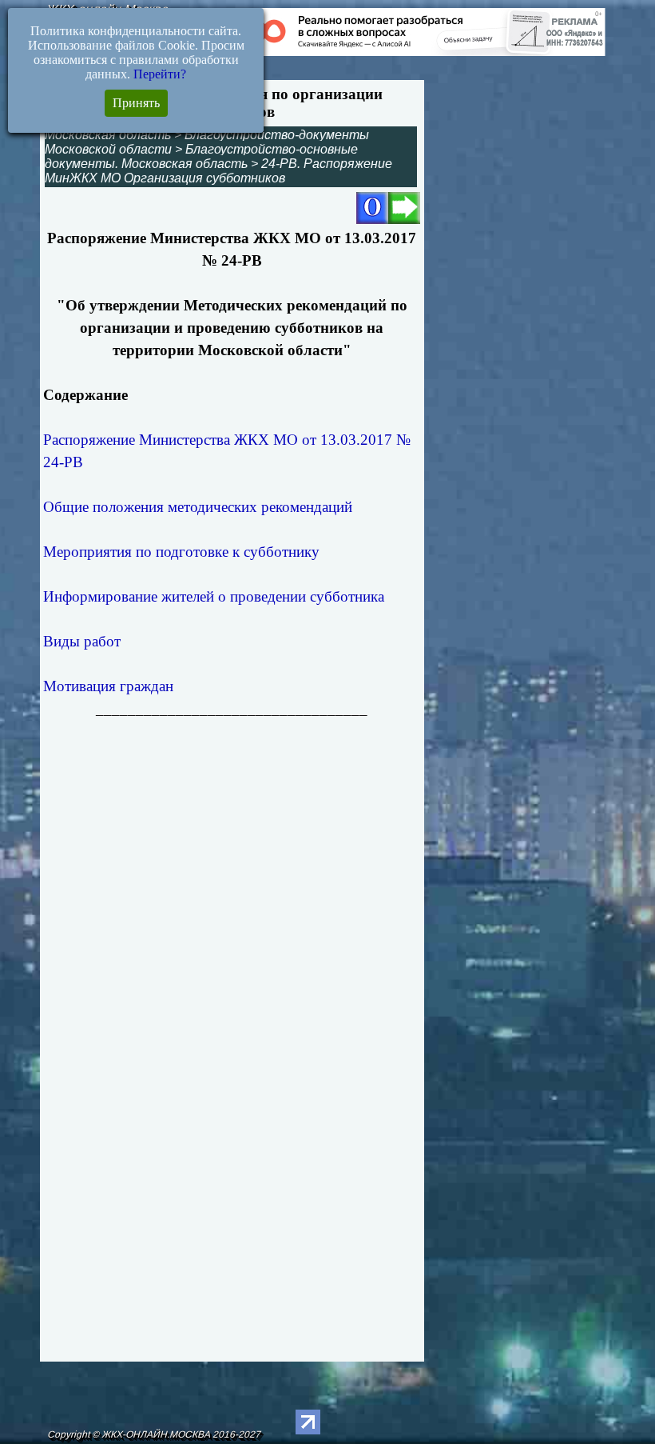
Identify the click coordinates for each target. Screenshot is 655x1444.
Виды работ (82, 641)
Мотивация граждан (108, 686)
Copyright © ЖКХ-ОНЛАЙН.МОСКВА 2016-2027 (154, 1434)
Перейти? (159, 74)
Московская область (108, 135)
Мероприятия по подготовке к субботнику (181, 551)
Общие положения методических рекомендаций (197, 506)
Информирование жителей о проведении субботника (213, 596)
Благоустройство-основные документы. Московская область (201, 156)
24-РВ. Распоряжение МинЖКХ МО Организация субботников (218, 171)
